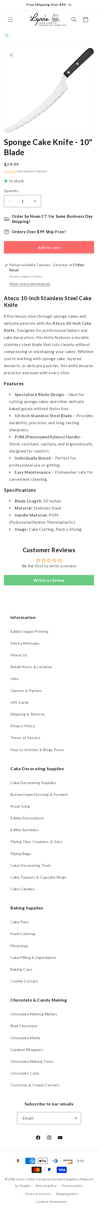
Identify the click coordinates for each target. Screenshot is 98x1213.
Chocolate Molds (25, 1038)
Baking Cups (21, 969)
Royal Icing (20, 806)
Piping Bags (20, 853)
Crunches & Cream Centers (34, 1085)
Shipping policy (67, 1193)
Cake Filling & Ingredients (33, 957)
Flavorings (19, 945)
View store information (29, 284)
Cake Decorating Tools (30, 865)
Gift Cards (19, 702)
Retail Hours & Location (31, 666)
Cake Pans (19, 922)
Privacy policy (72, 1185)
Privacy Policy (22, 726)
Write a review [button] (48, 580)
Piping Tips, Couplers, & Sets (36, 841)
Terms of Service (25, 737)
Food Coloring (22, 933)
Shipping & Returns (27, 714)
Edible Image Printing (29, 631)
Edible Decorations (27, 818)
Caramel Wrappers (26, 1049)
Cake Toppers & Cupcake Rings (38, 877)
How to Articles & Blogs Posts (37, 749)
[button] (10, 19)
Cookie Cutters (24, 981)
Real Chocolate (23, 1026)
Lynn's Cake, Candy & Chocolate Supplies (47, 1179)
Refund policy (46, 1185)
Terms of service (37, 1193)
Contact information (51, 1201)
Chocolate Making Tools (31, 1061)
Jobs (14, 678)
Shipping (10, 171)
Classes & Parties (26, 690)
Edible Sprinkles (24, 830)
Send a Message (24, 643)
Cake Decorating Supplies (33, 782)
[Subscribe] (75, 1118)
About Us (18, 655)
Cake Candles (22, 889)
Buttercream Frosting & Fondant (39, 794)
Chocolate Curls (24, 1073)
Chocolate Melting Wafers (33, 1014)
